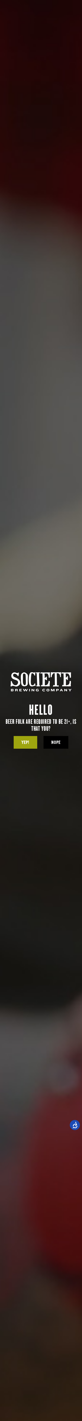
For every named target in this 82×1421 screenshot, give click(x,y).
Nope (56, 742)
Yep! (25, 742)
